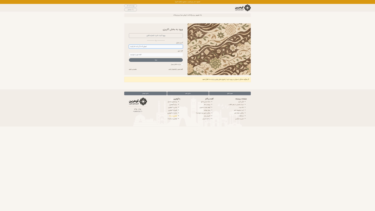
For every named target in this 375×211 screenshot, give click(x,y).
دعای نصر (188, 93)
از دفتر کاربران (206, 119)
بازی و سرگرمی (239, 119)
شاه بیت (241, 107)
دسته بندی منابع (205, 102)
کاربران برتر (207, 116)
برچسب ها (207, 104)
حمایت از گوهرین (172, 113)
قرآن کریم (241, 102)
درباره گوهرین (173, 104)
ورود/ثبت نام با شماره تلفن (155, 35)
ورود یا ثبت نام (130, 6)
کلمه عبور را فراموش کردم (176, 69)
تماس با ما (215, 79)
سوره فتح (230, 93)
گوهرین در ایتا (173, 116)
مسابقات (241, 116)
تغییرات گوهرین (172, 110)
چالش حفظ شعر (239, 113)
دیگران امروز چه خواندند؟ (203, 113)
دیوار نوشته (207, 110)
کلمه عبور (180, 51)
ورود (156, 60)
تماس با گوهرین (172, 107)
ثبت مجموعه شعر (239, 110)
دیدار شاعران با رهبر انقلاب (236, 104)
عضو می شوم (133, 69)
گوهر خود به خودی (205, 107)
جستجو (129, 10)
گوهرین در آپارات (172, 119)
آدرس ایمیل (179, 43)
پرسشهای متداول (172, 102)
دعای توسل (145, 93)
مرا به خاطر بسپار (176, 64)
